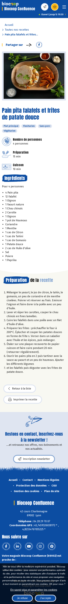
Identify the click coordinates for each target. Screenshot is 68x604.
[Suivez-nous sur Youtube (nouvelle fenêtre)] (29, 546)
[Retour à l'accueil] (10, 4)
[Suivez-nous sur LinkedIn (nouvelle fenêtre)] (17, 546)
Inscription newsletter (36, 458)
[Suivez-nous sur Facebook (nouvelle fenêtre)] (6, 546)
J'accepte (45, 598)
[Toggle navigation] (64, 8)
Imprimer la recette (25, 399)
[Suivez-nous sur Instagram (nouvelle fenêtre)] (40, 546)
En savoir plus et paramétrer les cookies (33, 589)
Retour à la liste (21, 388)
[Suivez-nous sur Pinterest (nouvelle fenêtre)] (52, 546)
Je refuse (22, 598)
